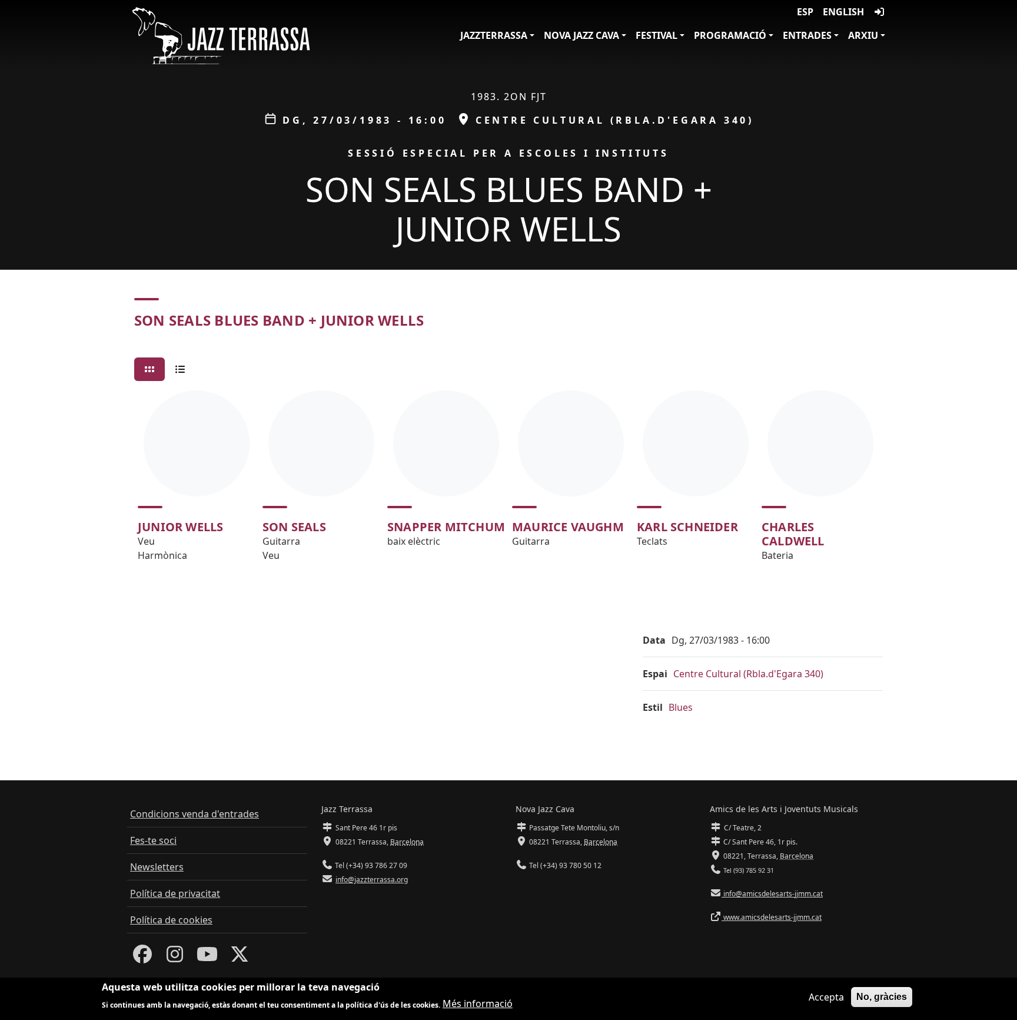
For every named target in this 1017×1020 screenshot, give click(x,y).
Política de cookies (171, 919)
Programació (730, 35)
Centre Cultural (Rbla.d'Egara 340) (748, 673)
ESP (805, 11)
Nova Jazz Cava (581, 35)
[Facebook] (142, 957)
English (843, 11)
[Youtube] (207, 957)
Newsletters (157, 866)
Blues (681, 707)
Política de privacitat (175, 893)
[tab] (149, 369)
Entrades (807, 35)
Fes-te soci (153, 840)
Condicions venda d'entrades (194, 813)
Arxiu (863, 35)
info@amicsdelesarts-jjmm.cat (772, 894)
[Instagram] (175, 957)
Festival (656, 35)
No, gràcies (881, 997)
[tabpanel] (508, 481)
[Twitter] (239, 957)
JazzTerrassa (493, 35)
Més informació (478, 1003)
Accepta (826, 997)
